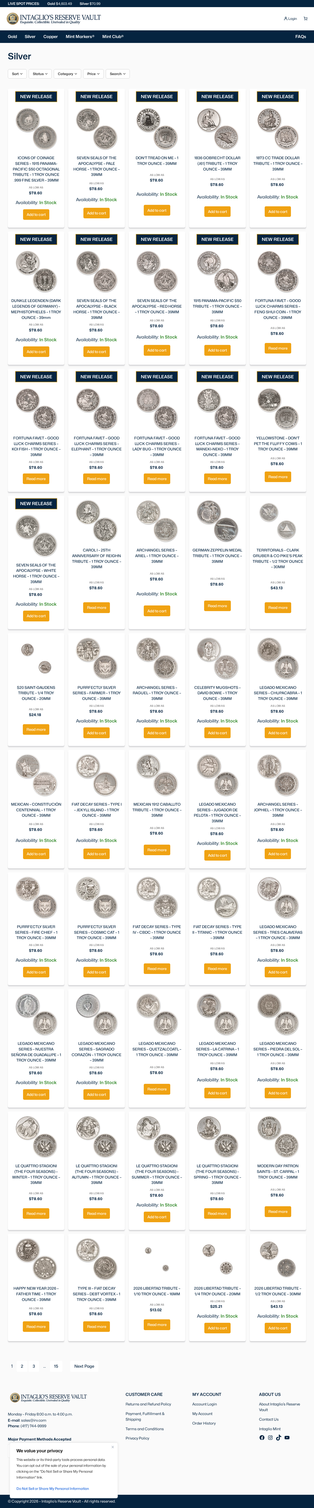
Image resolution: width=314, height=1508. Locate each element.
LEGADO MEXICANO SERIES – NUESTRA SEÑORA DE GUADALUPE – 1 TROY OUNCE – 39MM (36, 1051)
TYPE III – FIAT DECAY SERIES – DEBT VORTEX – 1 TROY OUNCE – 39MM (96, 1294)
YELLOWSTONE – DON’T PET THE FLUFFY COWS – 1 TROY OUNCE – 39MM (278, 444)
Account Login (204, 1404)
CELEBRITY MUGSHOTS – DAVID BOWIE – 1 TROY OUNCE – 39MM (217, 693)
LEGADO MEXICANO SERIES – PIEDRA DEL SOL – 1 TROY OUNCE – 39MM (277, 1049)
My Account (202, 1413)
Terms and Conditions (145, 1429)
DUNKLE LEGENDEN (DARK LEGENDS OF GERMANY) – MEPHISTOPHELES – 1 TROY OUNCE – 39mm (36, 309)
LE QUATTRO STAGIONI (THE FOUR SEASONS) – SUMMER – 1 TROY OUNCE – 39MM (157, 1174)
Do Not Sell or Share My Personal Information (52, 1488)
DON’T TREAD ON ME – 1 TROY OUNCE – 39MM (157, 161)
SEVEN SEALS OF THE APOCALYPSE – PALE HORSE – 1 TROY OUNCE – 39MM (96, 166)
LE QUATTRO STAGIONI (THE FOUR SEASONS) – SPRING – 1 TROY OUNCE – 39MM (217, 1174)
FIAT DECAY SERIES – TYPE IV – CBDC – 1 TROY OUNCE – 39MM (157, 932)
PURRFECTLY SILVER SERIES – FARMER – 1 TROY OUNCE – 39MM (97, 693)
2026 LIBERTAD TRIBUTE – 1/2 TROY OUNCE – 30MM (277, 1291)
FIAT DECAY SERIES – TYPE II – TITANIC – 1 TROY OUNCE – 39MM (217, 932)
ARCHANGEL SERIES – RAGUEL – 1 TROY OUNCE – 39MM (157, 693)
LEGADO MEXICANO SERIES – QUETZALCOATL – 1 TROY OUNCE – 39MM (156, 1049)
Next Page (84, 1366)
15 (56, 1366)
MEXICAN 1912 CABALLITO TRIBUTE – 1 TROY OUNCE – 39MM (157, 810)
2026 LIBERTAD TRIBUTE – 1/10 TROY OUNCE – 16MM (156, 1291)
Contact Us (269, 1419)
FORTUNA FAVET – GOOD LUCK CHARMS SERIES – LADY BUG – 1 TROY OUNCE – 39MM (157, 446)
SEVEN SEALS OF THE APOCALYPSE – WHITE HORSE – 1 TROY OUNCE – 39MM (36, 573)
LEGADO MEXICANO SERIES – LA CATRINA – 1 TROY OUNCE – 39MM (217, 1049)
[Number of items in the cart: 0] (305, 18)
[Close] (113, 1447)
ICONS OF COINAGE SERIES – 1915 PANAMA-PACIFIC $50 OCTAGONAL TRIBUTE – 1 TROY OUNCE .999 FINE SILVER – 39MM (36, 169)
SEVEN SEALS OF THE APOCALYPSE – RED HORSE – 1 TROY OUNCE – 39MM (157, 306)
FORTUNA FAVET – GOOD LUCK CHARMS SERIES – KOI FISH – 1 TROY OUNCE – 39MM (36, 446)
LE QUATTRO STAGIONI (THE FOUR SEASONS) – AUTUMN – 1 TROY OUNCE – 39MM (96, 1174)
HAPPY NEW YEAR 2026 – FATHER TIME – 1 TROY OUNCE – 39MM (36, 1294)
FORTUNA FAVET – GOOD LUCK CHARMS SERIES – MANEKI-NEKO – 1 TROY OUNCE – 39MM (217, 446)
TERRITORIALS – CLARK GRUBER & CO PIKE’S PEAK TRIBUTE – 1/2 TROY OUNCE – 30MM (278, 558)
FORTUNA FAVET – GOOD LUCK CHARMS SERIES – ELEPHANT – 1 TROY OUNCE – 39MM (96, 446)
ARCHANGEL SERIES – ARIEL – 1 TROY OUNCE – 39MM (157, 556)
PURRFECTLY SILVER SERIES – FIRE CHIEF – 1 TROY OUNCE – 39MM (36, 932)
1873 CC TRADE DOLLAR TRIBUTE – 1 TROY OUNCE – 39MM (277, 163)
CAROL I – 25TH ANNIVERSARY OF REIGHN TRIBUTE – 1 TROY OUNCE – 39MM (96, 558)
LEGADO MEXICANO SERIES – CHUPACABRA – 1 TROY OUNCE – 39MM (278, 693)
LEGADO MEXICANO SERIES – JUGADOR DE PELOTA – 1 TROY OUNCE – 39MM (217, 812)
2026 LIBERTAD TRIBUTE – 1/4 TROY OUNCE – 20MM (217, 1291)
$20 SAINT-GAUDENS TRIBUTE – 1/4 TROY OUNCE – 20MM (36, 693)
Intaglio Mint (270, 1429)
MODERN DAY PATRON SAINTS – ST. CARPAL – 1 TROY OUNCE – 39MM (278, 1172)
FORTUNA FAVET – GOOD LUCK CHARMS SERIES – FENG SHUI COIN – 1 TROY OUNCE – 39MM (277, 309)
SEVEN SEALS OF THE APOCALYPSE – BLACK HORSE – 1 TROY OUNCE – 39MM (96, 309)
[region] (64, 1470)
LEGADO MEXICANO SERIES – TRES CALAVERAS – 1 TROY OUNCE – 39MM (277, 932)
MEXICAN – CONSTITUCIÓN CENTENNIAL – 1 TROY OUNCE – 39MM (36, 810)
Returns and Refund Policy (148, 1404)
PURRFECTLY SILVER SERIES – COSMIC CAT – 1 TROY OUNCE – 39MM (96, 932)
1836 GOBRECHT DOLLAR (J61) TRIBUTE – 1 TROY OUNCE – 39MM (217, 163)
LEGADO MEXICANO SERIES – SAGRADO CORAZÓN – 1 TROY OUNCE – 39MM (96, 1051)
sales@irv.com (33, 1420)
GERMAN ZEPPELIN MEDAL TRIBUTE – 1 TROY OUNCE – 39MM (217, 556)
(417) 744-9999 (33, 1426)
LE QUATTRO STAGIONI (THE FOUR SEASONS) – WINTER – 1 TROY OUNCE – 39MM (36, 1174)
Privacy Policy (137, 1438)
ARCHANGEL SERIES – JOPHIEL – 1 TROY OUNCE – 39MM (278, 810)
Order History (204, 1423)
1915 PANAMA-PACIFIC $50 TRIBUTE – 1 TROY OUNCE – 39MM (217, 306)
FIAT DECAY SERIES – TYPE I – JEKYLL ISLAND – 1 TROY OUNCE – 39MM (97, 810)
